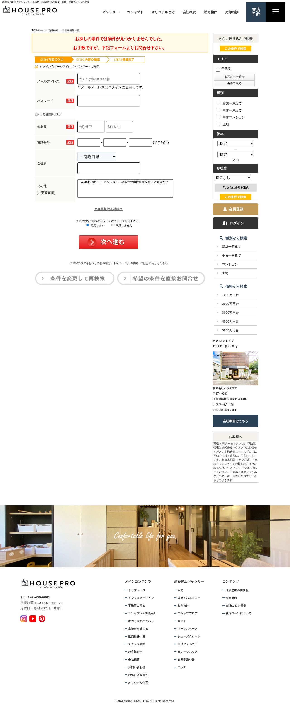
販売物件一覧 (136, 636)
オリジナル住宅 (163, 12)
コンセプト (135, 12)
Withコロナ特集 (236, 605)
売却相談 (232, 12)
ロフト (182, 621)
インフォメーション (141, 597)
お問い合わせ (136, 667)
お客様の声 (135, 651)
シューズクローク (189, 636)
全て (180, 590)
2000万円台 (230, 304)
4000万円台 (230, 321)
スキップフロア (188, 613)
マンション (230, 264)
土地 (226, 124)
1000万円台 (230, 295)
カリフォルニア (188, 644)
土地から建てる (138, 628)
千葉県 (226, 69)
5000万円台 (230, 330)
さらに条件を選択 (238, 187)
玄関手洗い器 (186, 659)
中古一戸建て (232, 110)
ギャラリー (110, 12)
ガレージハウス (188, 651)
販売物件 (210, 12)
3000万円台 (230, 312)
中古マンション (234, 117)
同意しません (123, 225)
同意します (97, 225)
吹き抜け (183, 605)
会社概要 (189, 12)
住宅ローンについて (238, 613)
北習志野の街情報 (237, 590)
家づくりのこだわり (141, 621)
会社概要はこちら (235, 421)
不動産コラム (136, 605)
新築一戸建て (232, 103)
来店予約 (256, 12)
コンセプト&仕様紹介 (142, 613)
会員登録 (236, 209)
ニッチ (182, 667)
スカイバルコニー (189, 597)
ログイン (237, 223)
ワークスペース (188, 628)
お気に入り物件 (138, 675)
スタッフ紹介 (136, 644)
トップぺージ (136, 590)
